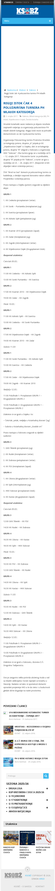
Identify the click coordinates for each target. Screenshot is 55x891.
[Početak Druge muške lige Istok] (43, 838)
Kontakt (40, 886)
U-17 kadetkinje (18, 800)
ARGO (42, 879)
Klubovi (22, 90)
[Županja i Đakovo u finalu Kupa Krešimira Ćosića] (27, 838)
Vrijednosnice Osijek (17, 119)
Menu (6, 21)
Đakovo (32, 90)
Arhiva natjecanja (20, 811)
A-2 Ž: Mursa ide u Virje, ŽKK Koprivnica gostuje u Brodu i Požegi (31, 744)
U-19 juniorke (17, 796)
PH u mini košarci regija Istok (31, 758)
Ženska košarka (32, 119)
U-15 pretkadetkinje (20, 803)
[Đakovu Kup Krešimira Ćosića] (11, 838)
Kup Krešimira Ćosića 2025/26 (26, 792)
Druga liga (15, 788)
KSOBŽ (17, 733)
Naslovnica (11, 90)
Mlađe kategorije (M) (37, 116)
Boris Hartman (15, 719)
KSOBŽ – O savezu (22, 886)
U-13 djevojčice (18, 807)
